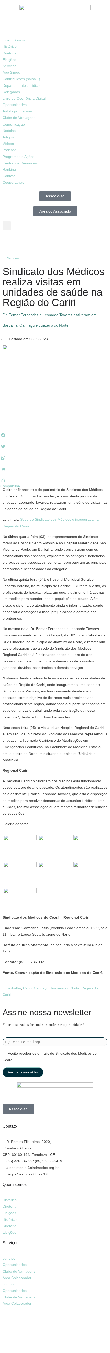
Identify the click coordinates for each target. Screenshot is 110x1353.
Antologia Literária (17, 111)
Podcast (9, 150)
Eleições (9, 60)
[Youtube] (36, 241)
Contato (9, 176)
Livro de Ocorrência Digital (24, 98)
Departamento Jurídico (21, 85)
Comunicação (14, 124)
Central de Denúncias (20, 163)
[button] (55, 34)
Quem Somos (14, 40)
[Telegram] (50, 241)
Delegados (11, 92)
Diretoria (9, 53)
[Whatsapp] (9, 1318)
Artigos (8, 137)
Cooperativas (13, 182)
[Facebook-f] (9, 241)
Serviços (9, 66)
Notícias (9, 131)
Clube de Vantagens (19, 118)
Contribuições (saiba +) (21, 79)
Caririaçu (41, 988)
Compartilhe (10, 486)
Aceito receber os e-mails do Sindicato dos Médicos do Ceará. (50, 1056)
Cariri (27, 988)
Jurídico (9, 1258)
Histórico (10, 46)
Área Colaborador (17, 1278)
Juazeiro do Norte (64, 988)
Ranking (9, 169)
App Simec (11, 72)
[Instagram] (22, 241)
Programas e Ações (18, 157)
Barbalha (13, 988)
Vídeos (8, 143)
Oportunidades (15, 105)
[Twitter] (50, 1318)
